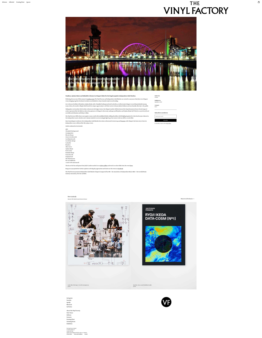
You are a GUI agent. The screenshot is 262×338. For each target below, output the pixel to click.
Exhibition (69, 323)
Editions (69, 315)
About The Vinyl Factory (73, 310)
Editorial (11, 2)
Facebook (120, 168)
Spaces (28, 2)
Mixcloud (69, 304)
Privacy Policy (69, 334)
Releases (4, 2)
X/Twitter (69, 307)
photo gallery (104, 165)
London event (90, 99)
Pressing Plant (20, 2)
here (131, 165)
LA (117, 121)
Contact (85, 334)
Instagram (70, 298)
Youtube (69, 300)
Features (69, 317)
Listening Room (71, 321)
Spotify (68, 302)
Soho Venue (70, 313)
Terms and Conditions (78, 334)
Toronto (123, 121)
